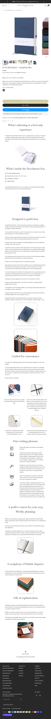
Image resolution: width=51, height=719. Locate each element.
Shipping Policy (38, 673)
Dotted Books (5, 678)
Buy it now (25, 105)
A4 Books (21, 673)
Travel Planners (6, 685)
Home (3, 10)
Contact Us (37, 668)
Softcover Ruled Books (7, 670)
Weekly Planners (6, 673)
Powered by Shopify (16, 708)
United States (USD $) (8, 704)
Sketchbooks (5, 675)
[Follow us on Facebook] (36, 695)
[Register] (20, 699)
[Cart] (48, 5)
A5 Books (21, 670)
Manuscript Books (6, 680)
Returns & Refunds (39, 675)
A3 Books (21, 675)
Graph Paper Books (7, 688)
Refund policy (38, 683)
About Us (37, 678)
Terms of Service (39, 680)
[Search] (5, 5)
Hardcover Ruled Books (8, 668)
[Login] (45, 5)
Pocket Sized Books (7, 683)
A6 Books (21, 668)
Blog (36, 685)
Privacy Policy (38, 670)
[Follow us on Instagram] (40, 695)
